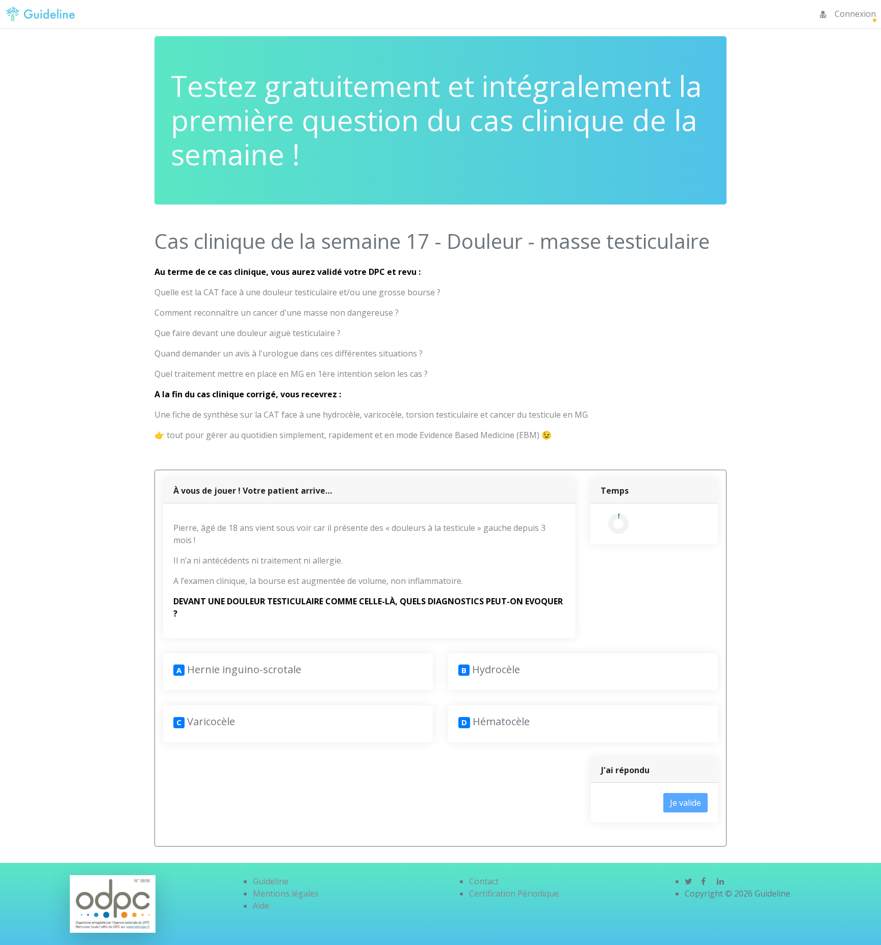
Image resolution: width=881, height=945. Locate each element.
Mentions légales (286, 893)
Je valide (685, 802)
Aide (261, 905)
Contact (484, 881)
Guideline (271, 881)
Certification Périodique (514, 893)
